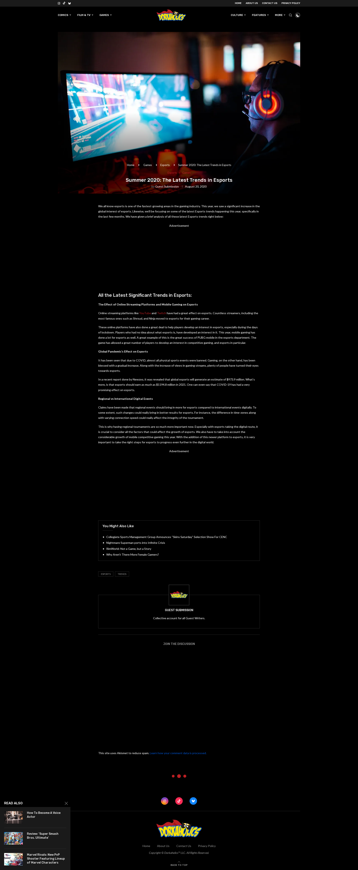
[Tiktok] (64, 3)
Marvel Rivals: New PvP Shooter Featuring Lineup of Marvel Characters (46, 858)
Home (238, 3)
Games (104, 15)
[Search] (290, 15)
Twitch (161, 313)
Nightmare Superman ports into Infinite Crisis (135, 542)
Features (259, 15)
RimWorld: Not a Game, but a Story (128, 548)
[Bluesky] (69, 3)
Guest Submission (167, 186)
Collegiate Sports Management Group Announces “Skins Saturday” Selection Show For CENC (166, 537)
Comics (63, 15)
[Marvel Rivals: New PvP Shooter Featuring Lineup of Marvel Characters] (13, 859)
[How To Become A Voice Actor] (13, 817)
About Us (252, 3)
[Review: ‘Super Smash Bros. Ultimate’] (13, 838)
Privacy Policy (291, 3)
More (279, 15)
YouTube (145, 313)
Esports (165, 165)
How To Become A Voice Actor (43, 815)
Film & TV (84, 15)
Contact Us (269, 3)
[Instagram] (59, 3)
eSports (106, 574)
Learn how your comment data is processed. (178, 753)
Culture (237, 15)
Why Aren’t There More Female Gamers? (132, 554)
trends (122, 574)
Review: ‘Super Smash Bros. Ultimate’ (42, 836)
